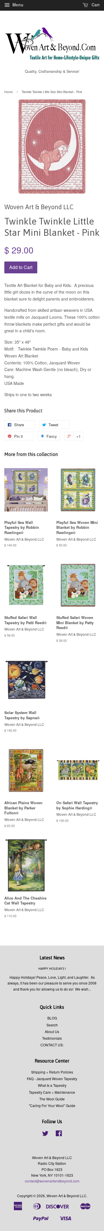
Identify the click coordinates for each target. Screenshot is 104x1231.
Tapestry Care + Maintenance (52, 1092)
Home (8, 92)
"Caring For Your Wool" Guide (52, 1105)
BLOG (52, 1017)
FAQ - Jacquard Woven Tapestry (52, 1078)
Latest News (52, 957)
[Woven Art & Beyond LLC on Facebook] (58, 1134)
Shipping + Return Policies (52, 1071)
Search (52, 1024)
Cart (95, 5)
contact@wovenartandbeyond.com (52, 1180)
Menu (17, 5)
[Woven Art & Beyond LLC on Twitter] (45, 1134)
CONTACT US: (52, 1044)
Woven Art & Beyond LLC (66, 1195)
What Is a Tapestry (52, 1085)
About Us (52, 1031)
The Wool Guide (52, 1098)
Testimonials (52, 1038)
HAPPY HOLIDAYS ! (52, 969)
